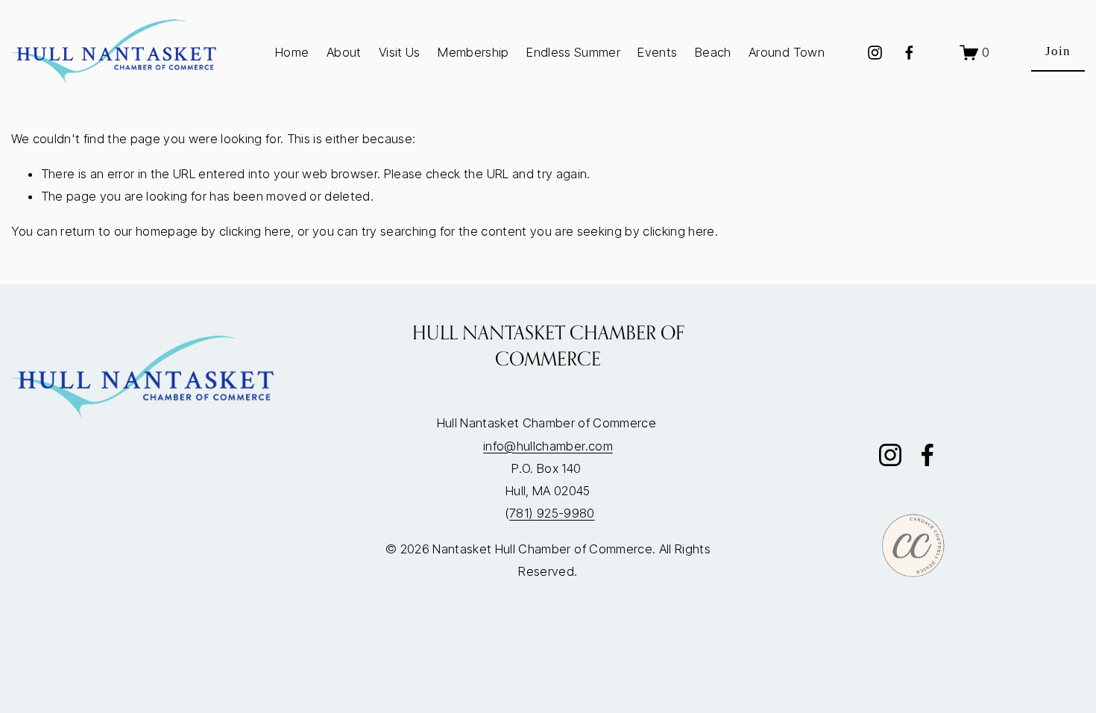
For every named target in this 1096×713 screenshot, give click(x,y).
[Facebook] (909, 52)
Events (657, 52)
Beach (713, 52)
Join (1057, 51)
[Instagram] (875, 52)
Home (292, 52)
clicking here (255, 231)
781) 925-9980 (551, 513)
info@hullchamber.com (548, 446)
